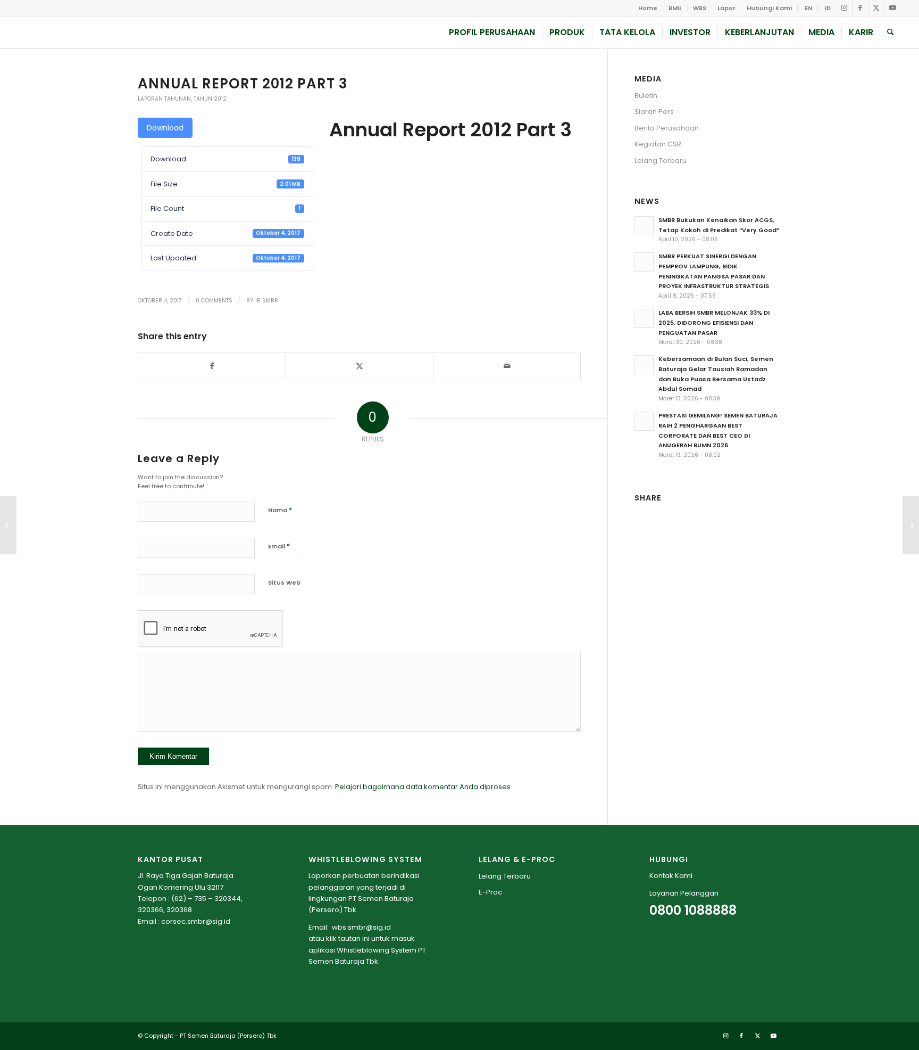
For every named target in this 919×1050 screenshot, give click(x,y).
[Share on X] (359, 366)
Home (647, 8)
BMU (675, 8)
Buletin (645, 96)
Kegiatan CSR (657, 144)
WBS (699, 8)
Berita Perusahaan (666, 128)
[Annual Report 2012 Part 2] (8, 525)
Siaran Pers (654, 111)
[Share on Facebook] (212, 366)
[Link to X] (876, 8)
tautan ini (354, 938)
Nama (280, 510)
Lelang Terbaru (660, 160)
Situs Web (284, 582)
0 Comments (214, 301)
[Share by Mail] (506, 366)
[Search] (890, 32)
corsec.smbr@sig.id (195, 921)
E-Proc (490, 892)
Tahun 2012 (210, 99)
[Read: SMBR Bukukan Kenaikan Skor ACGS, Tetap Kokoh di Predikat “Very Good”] (644, 225)
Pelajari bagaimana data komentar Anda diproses (423, 787)
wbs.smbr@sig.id (361, 927)
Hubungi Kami (769, 8)
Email (279, 546)
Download (165, 127)
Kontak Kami (670, 876)
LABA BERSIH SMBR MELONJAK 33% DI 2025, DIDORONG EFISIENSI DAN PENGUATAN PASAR (714, 322)
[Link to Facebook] (860, 8)
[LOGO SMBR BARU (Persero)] (88, 32)
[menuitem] (648, 8)
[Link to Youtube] (892, 8)
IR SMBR (266, 301)
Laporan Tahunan (164, 99)
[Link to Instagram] (844, 8)
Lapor (726, 8)
